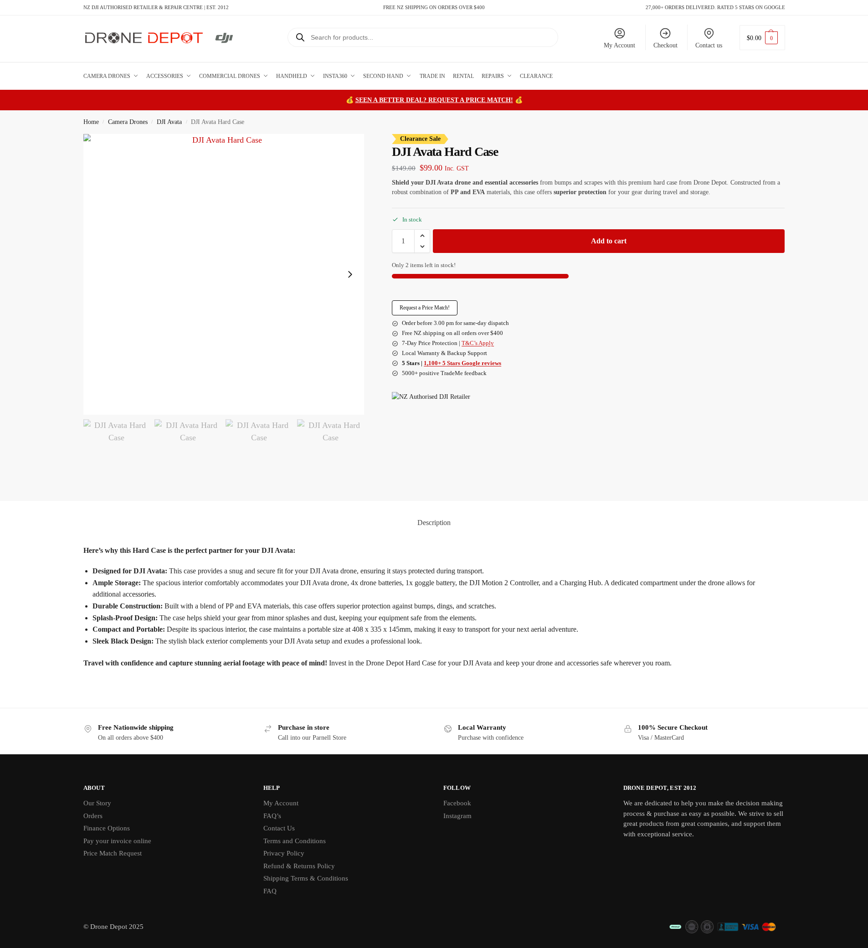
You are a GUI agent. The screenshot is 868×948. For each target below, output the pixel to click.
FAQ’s (272, 815)
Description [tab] (434, 522)
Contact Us (279, 828)
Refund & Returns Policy (299, 866)
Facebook (457, 803)
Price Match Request (112, 853)
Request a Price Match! (425, 307)
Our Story (97, 803)
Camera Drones (128, 121)
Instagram (457, 815)
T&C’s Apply (478, 343)
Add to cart (609, 241)
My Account (619, 45)
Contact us (708, 45)
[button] (762, 37)
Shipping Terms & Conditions (305, 878)
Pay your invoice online (117, 841)
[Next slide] (350, 274)
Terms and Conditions (294, 841)
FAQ (270, 891)
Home (91, 121)
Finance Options (106, 828)
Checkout (665, 45)
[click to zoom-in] (223, 274)
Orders (93, 815)
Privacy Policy (283, 853)
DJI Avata (169, 121)
